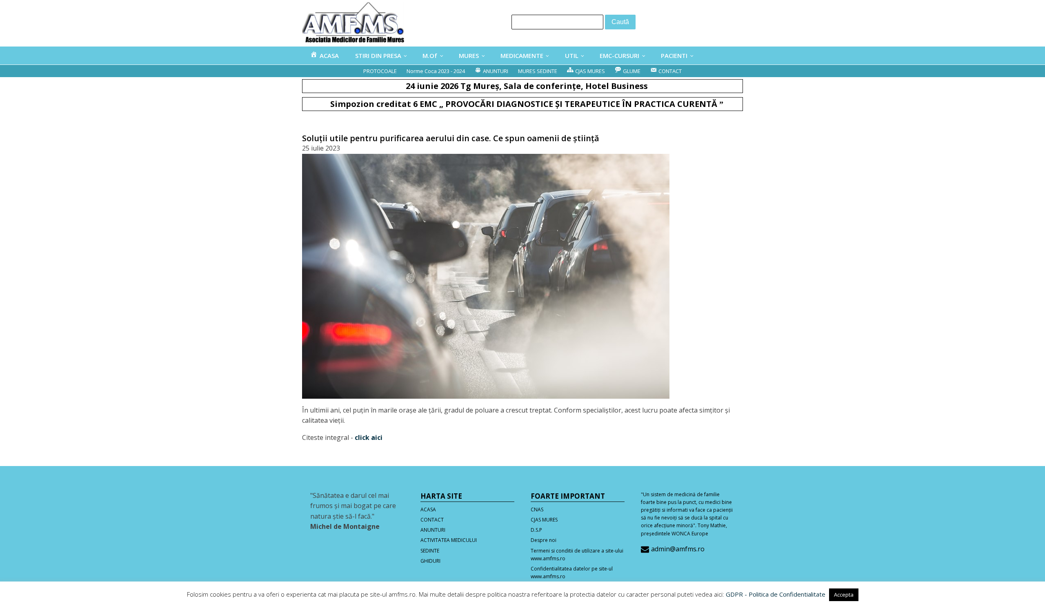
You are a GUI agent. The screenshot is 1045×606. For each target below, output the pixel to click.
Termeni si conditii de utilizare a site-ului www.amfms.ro (577, 554)
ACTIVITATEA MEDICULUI (448, 540)
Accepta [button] (844, 594)
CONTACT (432, 519)
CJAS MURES (544, 519)
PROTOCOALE (380, 71)
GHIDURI (430, 560)
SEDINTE (429, 550)
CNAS (537, 509)
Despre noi (543, 540)
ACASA (428, 509)
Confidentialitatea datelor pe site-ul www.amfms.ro (572, 572)
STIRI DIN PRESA (378, 55)
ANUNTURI (432, 529)
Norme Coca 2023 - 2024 (436, 71)
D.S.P (536, 529)
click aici (368, 437)
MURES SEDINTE (537, 71)
